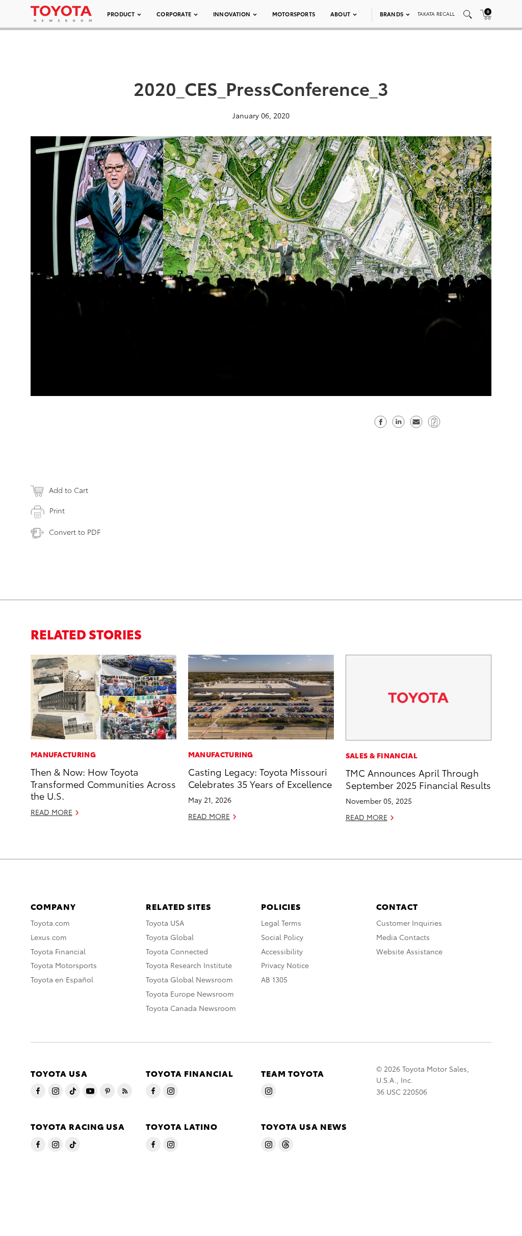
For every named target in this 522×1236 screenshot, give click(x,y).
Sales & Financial (381, 755)
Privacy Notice (285, 965)
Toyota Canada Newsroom (191, 1008)
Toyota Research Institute (189, 965)
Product (121, 14)
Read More (51, 812)
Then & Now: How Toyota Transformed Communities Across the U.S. (103, 783)
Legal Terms (281, 923)
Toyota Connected (177, 951)
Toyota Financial (58, 951)
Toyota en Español (62, 979)
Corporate (173, 14)
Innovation (231, 14)
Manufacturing (63, 754)
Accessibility (282, 951)
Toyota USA (165, 923)
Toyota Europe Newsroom (190, 993)
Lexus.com (49, 937)
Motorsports (293, 14)
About (340, 14)
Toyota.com (50, 923)
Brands (391, 14)
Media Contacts (403, 937)
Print (57, 510)
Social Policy (282, 937)
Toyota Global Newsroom (189, 979)
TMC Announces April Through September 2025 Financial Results (418, 778)
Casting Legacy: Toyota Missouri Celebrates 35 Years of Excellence (260, 777)
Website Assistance (409, 951)
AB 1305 (274, 979)
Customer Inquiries (409, 923)
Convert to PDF (74, 532)
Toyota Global (170, 937)
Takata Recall (436, 13)
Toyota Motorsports (64, 965)
